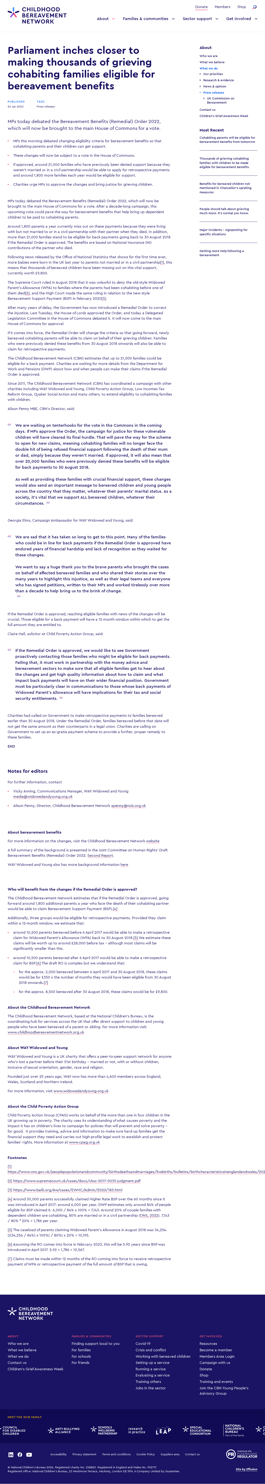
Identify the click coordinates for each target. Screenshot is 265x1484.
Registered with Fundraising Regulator (241, 1454)
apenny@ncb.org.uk (128, 806)
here (124, 864)
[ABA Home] (57, 1430)
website (152, 841)
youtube (29, 1454)
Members (222, 7)
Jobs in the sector (151, 1388)
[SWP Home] (98, 1430)
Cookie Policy (145, 1454)
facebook (20, 1454)
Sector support (197, 19)
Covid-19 (143, 1343)
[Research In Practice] (131, 1430)
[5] (135, 938)
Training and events (216, 1382)
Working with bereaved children (163, 1356)
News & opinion (214, 86)
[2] (27, 293)
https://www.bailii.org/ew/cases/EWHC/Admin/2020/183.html (67, 1190)
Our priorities (213, 74)
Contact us (208, 109)
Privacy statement (84, 1454)
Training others (148, 1382)
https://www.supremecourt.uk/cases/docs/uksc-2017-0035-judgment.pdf (76, 1181)
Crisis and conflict (151, 1350)
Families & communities (145, 19)
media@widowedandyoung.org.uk (42, 796)
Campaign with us (215, 1363)
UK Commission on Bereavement (220, 100)
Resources (208, 1343)
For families (81, 1350)
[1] (162, 262)
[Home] (37, 15)
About (103, 19)
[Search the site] (254, 7)
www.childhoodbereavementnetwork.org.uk (46, 1032)
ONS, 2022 (149, 1215)
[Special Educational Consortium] (191, 1430)
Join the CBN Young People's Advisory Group (224, 1390)
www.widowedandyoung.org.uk (80, 1091)
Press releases (46, 106)
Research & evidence (218, 80)
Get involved (238, 19)
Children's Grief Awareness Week (224, 116)
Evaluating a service (153, 1375)
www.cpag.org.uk (84, 1142)
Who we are (209, 56)
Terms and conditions (116, 1454)
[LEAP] (157, 1430)
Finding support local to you (96, 1343)
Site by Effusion (246, 1469)
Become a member (216, 1350)
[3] (103, 298)
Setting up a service (152, 1363)
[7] (46, 983)
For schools (81, 1356)
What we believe (212, 62)
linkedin (11, 1454)
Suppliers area (170, 1454)
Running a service (151, 1369)
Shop (241, 7)
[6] (38, 963)
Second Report (100, 855)
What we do (209, 68)
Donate (201, 7)
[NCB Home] (227, 1430)
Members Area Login (217, 1356)
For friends (80, 1363)
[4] (115, 909)
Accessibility (58, 1454)
